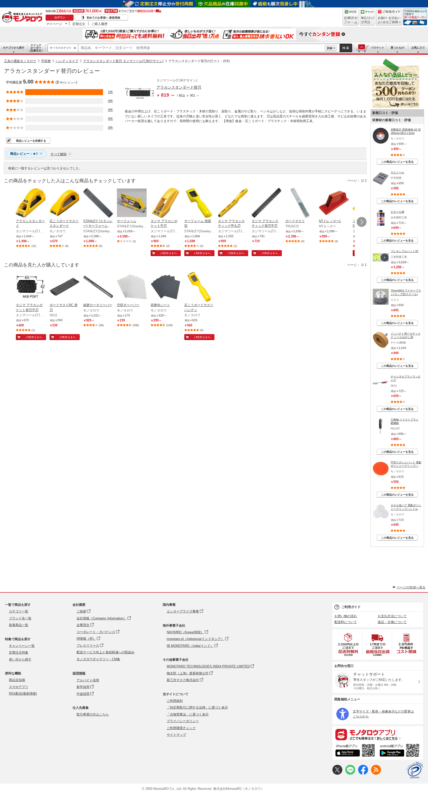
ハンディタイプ (67, 61)
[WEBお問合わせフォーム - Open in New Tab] (351, 17)
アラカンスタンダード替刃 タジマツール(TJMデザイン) (123, 61)
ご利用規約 (175, 701)
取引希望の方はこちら (93, 714)
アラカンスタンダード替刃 (179, 87)
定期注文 (78, 24)
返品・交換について (392, 622)
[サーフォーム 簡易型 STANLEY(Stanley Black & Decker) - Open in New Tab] (199, 203)
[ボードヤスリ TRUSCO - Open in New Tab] (300, 203)
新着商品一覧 (18, 625)
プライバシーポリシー (183, 721)
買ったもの (397, 47)
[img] (23, 17)
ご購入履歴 (99, 24)
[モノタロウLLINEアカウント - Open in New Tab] (350, 773)
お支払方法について (392, 616)
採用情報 (79, 673)
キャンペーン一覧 (22, 646)
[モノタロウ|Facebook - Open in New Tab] (363, 773)
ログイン (59, 17)
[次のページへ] (362, 222)
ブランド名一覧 (20, 618)
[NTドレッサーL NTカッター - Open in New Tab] (334, 203)
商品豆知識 (17, 680)
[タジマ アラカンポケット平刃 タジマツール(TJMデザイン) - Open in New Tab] (165, 203)
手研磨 (46, 61)
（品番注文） (36, 48)
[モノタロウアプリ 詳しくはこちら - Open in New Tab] (377, 734)
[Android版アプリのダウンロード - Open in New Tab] (400, 751)
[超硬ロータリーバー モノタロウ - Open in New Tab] (98, 287)
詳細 (329, 48)
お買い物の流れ (345, 616)
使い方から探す (20, 659)
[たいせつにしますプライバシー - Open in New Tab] (414, 770)
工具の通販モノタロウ (20, 61)
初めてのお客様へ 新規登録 (103, 17)
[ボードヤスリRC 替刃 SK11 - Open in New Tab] (64, 287)
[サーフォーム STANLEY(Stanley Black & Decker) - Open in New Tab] (132, 203)
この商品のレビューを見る (397, 161)
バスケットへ (168, 253)
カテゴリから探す (14, 47)
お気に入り (418, 47)
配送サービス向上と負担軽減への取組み (105, 652)
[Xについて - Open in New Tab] (337, 773)
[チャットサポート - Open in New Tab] (367, 17)
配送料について (345, 622)
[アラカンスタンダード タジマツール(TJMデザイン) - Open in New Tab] (31, 203)
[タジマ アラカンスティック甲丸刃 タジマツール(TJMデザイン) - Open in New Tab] (233, 203)
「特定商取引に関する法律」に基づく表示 (197, 707)
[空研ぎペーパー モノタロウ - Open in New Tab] (132, 287)
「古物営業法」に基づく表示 (188, 714)
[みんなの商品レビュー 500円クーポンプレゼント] (395, 107)
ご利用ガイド (351, 607)
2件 (110, 92)
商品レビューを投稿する (31, 140)
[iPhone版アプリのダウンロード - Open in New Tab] (355, 751)
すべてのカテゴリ (61, 47)
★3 (24, 154)
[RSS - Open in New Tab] (376, 773)
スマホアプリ (18, 687)
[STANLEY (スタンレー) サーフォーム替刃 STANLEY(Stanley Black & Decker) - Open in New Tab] (98, 203)
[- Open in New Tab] (348, 644)
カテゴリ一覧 (18, 611)
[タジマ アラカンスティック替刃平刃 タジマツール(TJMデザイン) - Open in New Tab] (266, 203)
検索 (346, 48)
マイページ (54, 24)
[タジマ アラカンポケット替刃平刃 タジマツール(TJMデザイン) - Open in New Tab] (31, 287)
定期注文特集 (18, 652)
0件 (110, 101)
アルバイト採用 (88, 680)
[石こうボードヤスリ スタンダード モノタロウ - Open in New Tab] (64, 203)
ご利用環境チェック (181, 728)
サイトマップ (176, 735)
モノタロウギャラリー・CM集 (98, 659)
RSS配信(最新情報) (23, 693)
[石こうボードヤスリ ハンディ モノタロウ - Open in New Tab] (199, 287)
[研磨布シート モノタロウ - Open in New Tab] (165, 287)
